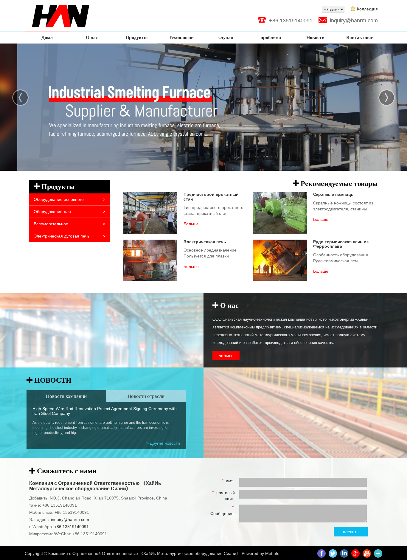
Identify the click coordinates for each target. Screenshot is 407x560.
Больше (226, 355)
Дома (47, 37)
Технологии (181, 37)
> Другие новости (163, 443)
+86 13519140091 (71, 526)
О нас (92, 37)
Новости (315, 37)
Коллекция (367, 9)
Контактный (360, 37)
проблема (270, 37)
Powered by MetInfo (260, 553)
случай (225, 37)
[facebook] (321, 552)
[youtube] (367, 552)
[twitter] (333, 552)
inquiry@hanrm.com (354, 21)
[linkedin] (344, 552)
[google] (355, 552)
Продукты (136, 37)
